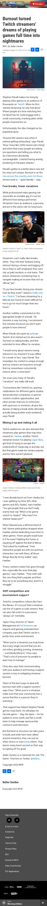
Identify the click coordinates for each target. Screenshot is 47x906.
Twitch (20, 104)
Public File (9, 838)
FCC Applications (12, 871)
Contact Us (9, 832)
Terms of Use (10, 843)
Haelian (18, 436)
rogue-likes (37, 439)
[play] (4, 902)
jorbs (32, 333)
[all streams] (43, 902)
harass (27, 741)
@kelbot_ (36, 758)
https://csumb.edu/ (13, 866)
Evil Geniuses (26, 625)
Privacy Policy (10, 849)
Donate (38, 4)
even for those (35, 176)
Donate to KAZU (11, 860)
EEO (7, 854)
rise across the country (15, 176)
